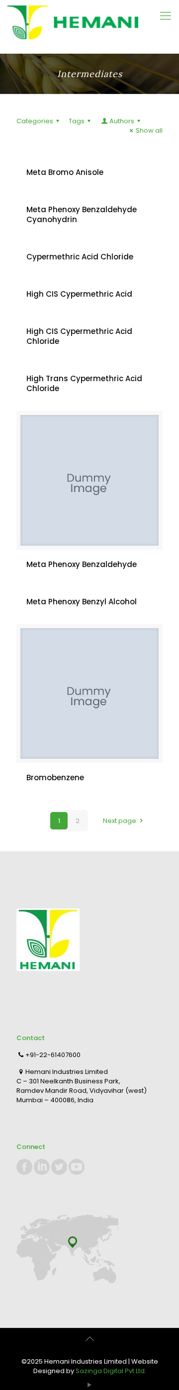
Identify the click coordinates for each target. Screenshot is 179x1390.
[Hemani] (89, 26)
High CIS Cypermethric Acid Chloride (79, 336)
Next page (119, 820)
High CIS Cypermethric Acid (79, 294)
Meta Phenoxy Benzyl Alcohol (81, 601)
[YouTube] (90, 1385)
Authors (121, 121)
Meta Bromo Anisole (64, 172)
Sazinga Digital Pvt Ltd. (111, 1371)
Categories (34, 121)
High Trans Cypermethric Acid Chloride (84, 383)
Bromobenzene (55, 777)
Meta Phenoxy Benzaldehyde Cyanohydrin (81, 214)
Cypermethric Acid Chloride (79, 256)
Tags (77, 121)
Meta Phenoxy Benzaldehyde (81, 564)
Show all (149, 130)
